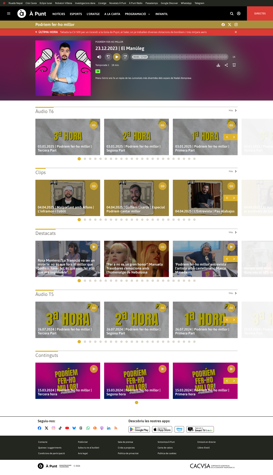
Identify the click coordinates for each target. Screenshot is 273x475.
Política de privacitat (128, 453)
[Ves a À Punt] (31, 13)
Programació (135, 14)
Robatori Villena (63, 3)
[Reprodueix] (117, 57)
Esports (76, 14)
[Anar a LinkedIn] (109, 428)
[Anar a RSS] (116, 428)
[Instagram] (236, 24)
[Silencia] (99, 57)
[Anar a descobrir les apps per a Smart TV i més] (200, 429)
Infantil (161, 14)
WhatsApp (186, 3)
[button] (79, 158)
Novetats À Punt (117, 3)
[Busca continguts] (232, 14)
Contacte (42, 442)
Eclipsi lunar (46, 3)
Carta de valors (165, 447)
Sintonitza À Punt (166, 442)
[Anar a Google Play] (139, 429)
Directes (260, 13)
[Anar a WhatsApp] (88, 428)
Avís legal (83, 453)
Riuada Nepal (16, 3)
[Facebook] (223, 24)
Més (231, 110)
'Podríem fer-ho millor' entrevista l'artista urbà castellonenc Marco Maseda (200, 268)
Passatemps (152, 3)
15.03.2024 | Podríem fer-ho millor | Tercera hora (65, 392)
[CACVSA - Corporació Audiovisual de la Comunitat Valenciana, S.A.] (212, 466)
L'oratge (102, 3)
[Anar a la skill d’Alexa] (179, 429)
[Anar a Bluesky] (75, 428)
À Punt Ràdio (136, 3)
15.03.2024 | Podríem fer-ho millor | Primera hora (202, 392)
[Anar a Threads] (81, 428)
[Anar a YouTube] (67, 428)
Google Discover (169, 3)
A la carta (112, 14)
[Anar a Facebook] (40, 428)
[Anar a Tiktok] (61, 428)
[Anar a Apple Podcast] (102, 428)
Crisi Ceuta (31, 3)
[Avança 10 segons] (125, 57)
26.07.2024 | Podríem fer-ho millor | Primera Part (202, 331)
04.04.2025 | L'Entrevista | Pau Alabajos (204, 211)
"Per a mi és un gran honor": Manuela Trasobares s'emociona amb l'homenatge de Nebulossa (134, 268)
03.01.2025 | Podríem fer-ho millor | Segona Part (133, 148)
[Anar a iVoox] (95, 428)
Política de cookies (167, 453)
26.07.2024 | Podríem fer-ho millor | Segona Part (133, 331)
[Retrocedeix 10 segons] (108, 57)
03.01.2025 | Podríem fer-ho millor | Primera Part (202, 148)
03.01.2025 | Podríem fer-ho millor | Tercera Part (65, 148)
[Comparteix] (227, 65)
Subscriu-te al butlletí (88, 447)
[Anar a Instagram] (54, 428)
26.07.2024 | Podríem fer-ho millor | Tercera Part (65, 331)
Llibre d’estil (203, 447)
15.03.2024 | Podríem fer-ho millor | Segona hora (133, 392)
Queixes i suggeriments (49, 447)
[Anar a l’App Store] (162, 429)
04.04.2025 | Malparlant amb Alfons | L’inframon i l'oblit (66, 209)
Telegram (199, 3)
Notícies (58, 14)
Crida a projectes (126, 447)
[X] (229, 24)
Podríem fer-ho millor (55, 24)
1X (234, 56)
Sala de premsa (125, 442)
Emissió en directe (206, 442)
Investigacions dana (85, 3)
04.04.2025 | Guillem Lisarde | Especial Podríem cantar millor (135, 209)
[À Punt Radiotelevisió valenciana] (54, 466)
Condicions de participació (51, 453)
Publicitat (83, 442)
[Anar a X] (47, 428)
